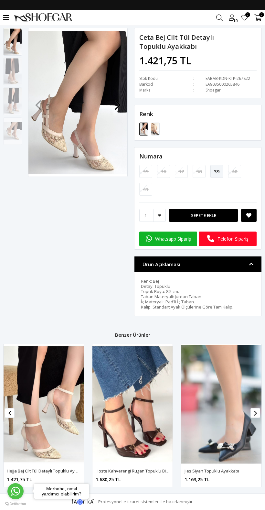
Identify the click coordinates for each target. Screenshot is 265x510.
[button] (117, 101)
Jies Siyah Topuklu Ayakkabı (123, 471)
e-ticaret (131, 501)
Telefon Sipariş (233, 239)
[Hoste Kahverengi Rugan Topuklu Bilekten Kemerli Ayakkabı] (44, 404)
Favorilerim (247, 16)
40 (235, 171)
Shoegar (213, 90)
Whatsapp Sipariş (173, 239)
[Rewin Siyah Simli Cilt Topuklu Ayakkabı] (221, 404)
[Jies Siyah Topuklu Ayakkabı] (132, 404)
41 (146, 189)
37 (181, 171)
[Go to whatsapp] (15, 491)
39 (217, 171)
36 (163, 171)
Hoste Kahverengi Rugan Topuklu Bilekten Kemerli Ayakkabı (65, 471)
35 (146, 171)
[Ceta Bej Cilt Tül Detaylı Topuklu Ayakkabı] (144, 128)
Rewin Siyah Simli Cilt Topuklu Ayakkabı (223, 471)
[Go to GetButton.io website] (15, 503)
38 (199, 171)
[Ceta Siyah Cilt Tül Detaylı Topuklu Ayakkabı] (155, 128)
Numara (151, 156)
